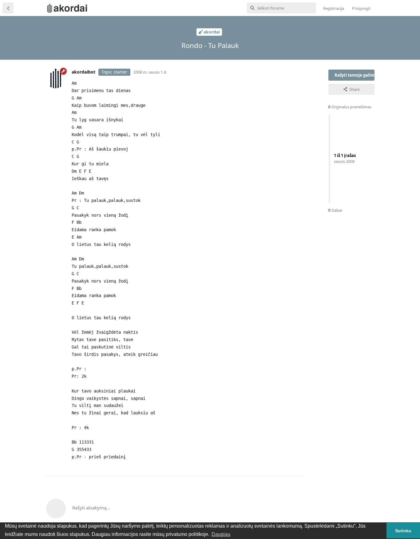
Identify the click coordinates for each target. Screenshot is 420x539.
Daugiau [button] (221, 534)
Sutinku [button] (403, 530)
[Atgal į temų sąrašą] (8, 8)
